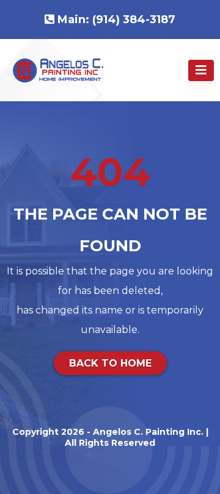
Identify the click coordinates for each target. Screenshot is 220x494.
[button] (201, 70)
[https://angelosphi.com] (58, 69)
